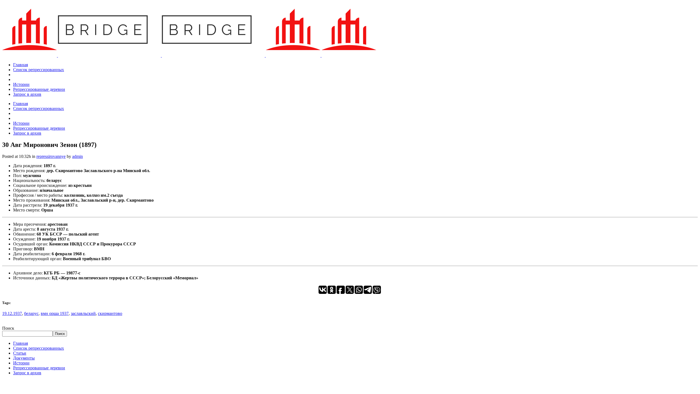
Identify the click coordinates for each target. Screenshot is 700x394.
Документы (24, 358)
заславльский (83, 313)
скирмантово (110, 313)
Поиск (8, 328)
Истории (21, 363)
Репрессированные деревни (39, 368)
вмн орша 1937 (55, 313)
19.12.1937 (12, 313)
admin (77, 156)
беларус (31, 313)
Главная (20, 343)
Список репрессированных (38, 348)
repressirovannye (51, 156)
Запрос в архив (27, 372)
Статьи (19, 353)
